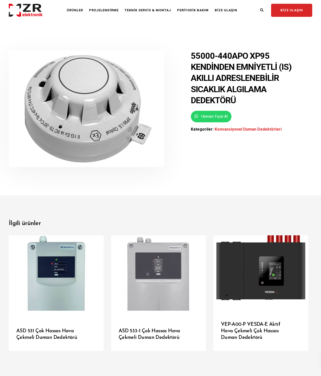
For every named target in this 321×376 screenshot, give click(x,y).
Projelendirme (104, 10)
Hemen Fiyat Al (214, 116)
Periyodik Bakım (193, 10)
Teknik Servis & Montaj (148, 10)
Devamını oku (83, 342)
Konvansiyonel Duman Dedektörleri (248, 129)
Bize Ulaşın (226, 10)
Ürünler (75, 10)
